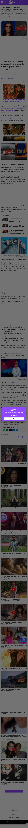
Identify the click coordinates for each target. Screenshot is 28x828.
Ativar (14, 418)
